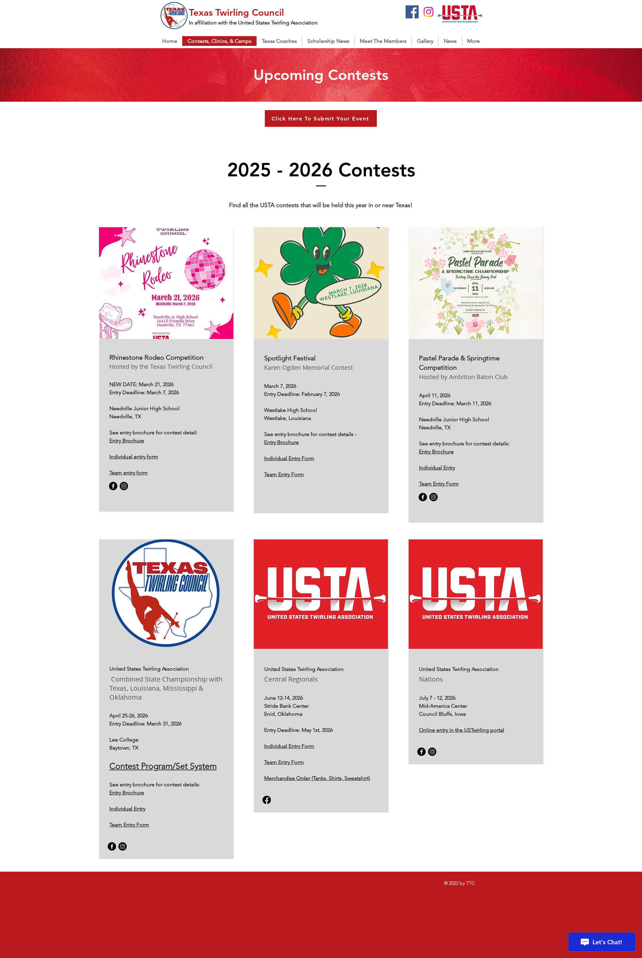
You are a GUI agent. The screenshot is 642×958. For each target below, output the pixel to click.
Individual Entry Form (289, 458)
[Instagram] (428, 11)
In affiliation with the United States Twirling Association (253, 22)
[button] (279, 41)
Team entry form (128, 472)
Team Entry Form (439, 484)
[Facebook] (412, 11)
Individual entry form (133, 456)
